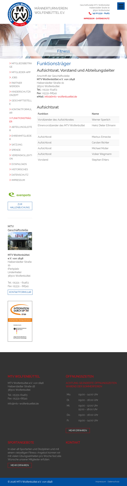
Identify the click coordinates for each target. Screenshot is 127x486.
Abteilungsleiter (20, 129)
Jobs (14, 77)
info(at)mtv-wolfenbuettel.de (61, 96)
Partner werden (15, 85)
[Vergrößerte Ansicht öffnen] (20, 241)
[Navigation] (121, 6)
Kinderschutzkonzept (20, 93)
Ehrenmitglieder (20, 137)
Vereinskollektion (20, 157)
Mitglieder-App (21, 72)
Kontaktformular (20, 111)
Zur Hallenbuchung (20, 206)
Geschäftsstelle (20, 102)
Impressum (89, 18)
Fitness (63, 51)
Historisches (19, 169)
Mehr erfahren (78, 430)
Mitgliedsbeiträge (20, 65)
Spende (16, 150)
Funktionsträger (20, 120)
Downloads (19, 164)
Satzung (16, 144)
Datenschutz (102, 18)
